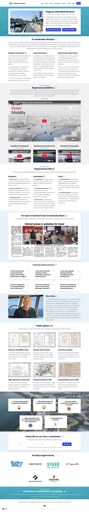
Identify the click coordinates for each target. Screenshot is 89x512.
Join (79, 3)
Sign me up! (67, 444)
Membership (57, 3)
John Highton (63, 299)
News (46, 3)
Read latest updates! (69, 29)
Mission (64, 3)
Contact (69, 3)
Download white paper (53, 29)
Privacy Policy (49, 509)
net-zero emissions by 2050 (36, 42)
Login (73, 3)
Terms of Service (40, 509)
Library (51, 3)
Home (42, 3)
